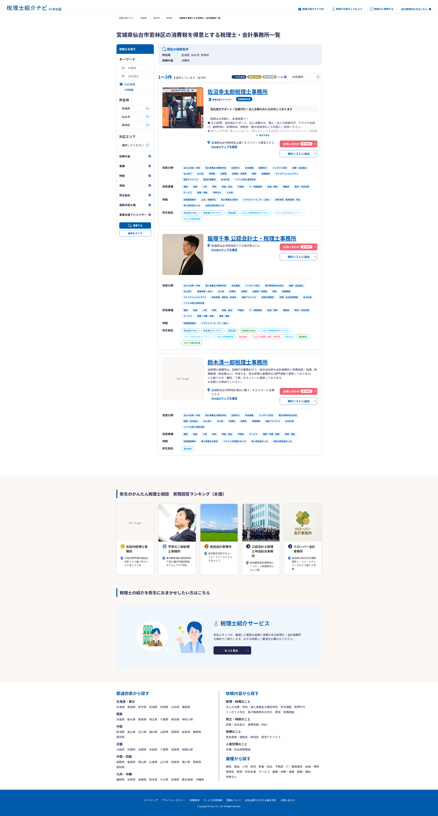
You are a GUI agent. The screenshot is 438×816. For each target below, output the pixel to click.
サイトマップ (150, 800)
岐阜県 (186, 732)
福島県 (186, 707)
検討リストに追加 (299, 154)
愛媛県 (197, 762)
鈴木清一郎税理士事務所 (238, 362)
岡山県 (142, 762)
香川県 (186, 762)
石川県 (142, 732)
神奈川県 (187, 719)
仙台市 (156, 17)
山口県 (164, 762)
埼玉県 (153, 719)
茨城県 (120, 719)
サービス (264, 772)
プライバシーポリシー (174, 800)
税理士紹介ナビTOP (313, 9)
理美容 (230, 772)
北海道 (120, 707)
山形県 (175, 707)
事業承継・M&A (257, 724)
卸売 (253, 766)
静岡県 (197, 732)
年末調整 (286, 707)
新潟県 (120, 732)
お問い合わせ (287, 800)
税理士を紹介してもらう (349, 9)
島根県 (131, 762)
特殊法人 (231, 777)
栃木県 (131, 719)
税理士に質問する (383, 9)
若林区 (169, 17)
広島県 (153, 762)
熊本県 (153, 779)
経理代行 (299, 707)
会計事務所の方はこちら (414, 9)
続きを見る (264, 135)
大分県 (164, 779)
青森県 (131, 707)
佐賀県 (131, 779)
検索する (138, 225)
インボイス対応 (235, 712)
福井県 (153, 732)
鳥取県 (120, 762)
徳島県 (175, 762)
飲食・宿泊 (265, 766)
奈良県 (153, 749)
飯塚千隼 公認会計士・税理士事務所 (252, 238)
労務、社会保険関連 (238, 749)
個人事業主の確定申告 (264, 707)
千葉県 (164, 719)
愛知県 (120, 737)
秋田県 (164, 707)
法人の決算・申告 (237, 707)
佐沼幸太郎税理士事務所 (238, 91)
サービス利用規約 (213, 800)
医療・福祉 (304, 772)
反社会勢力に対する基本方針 (260, 800)
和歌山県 (187, 749)
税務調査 (288, 712)
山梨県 (164, 732)
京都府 (131, 749)
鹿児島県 (187, 779)
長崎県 (142, 779)
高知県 (120, 767)
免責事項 (194, 800)
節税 (278, 712)
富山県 (131, 732)
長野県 (175, 732)
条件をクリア (135, 233)
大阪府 (120, 749)
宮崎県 (175, 779)
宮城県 (143, 17)
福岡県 (120, 779)
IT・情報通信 (294, 766)
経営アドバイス (271, 737)
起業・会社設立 (235, 724)
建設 (228, 766)
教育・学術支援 (246, 772)
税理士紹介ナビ (126, 17)
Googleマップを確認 (224, 147)
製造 (237, 766)
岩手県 (142, 707)
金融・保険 (312, 766)
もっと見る (231, 650)
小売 (245, 766)
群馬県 (142, 719)
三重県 (164, 749)
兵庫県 (142, 749)
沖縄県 (200, 779)
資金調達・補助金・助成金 (242, 737)
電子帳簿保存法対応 (260, 712)
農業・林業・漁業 (283, 772)
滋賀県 (175, 749)
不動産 (279, 766)
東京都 (175, 719)
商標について (234, 800)
